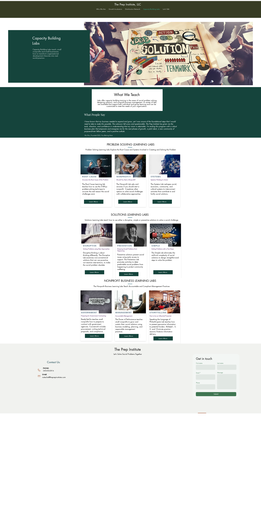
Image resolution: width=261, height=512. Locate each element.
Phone (198, 383)
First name (199, 363)
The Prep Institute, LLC (127, 4)
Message (220, 372)
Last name (220, 363)
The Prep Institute (127, 349)
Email (197, 373)
